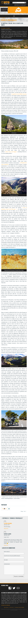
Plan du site (11, 607)
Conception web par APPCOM (19, 607)
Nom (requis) (7, 551)
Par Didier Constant (5, 28)
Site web (6, 559)
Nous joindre (6, 607)
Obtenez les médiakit (20, 5)
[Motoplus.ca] (5, 3)
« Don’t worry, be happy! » (11, 151)
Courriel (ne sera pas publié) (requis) (12, 555)
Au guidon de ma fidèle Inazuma (18, 94)
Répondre (6, 528)
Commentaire (7, 564)
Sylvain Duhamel (8, 523)
